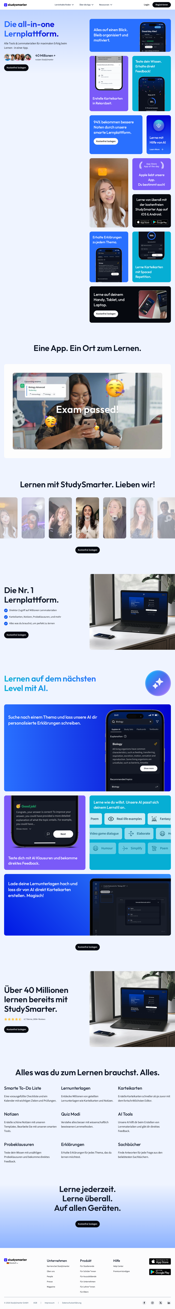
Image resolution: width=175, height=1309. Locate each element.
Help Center (118, 1266)
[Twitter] (161, 1303)
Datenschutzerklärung (71, 1302)
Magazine (51, 1286)
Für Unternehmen (87, 1281)
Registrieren (162, 4)
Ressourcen (104, 4)
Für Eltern (84, 1291)
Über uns (51, 1271)
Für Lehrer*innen (87, 1286)
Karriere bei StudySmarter (58, 1266)
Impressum (49, 1302)
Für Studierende (87, 1266)
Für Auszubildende (88, 1276)
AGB (35, 1302)
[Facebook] (144, 1303)
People (50, 1276)
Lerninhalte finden (63, 4)
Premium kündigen (121, 1271)
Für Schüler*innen (88, 1271)
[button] (33, 517)
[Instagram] (152, 1303)
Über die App (85, 4)
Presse (50, 1281)
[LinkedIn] (169, 1303)
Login (146, 4)
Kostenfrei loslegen (16, 67)
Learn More (154, 149)
